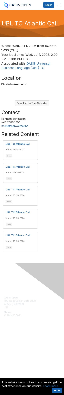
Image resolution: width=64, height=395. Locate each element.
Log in (48, 4)
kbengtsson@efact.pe (14, 126)
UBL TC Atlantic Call (18, 143)
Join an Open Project (15, 341)
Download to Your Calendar (32, 103)
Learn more (50, 386)
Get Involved (11, 337)
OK (58, 390)
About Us (9, 376)
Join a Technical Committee (19, 346)
